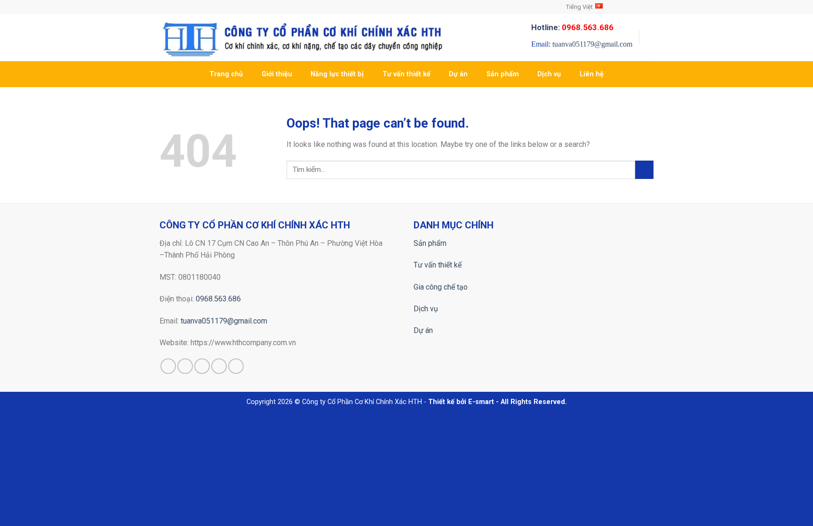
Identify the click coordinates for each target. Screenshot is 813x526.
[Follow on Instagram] (631, 7)
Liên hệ (592, 74)
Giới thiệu (277, 74)
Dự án (458, 74)
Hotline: (572, 27)
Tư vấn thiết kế (406, 74)
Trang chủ (226, 74)
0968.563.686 (218, 298)
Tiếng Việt (579, 6)
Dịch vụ (549, 74)
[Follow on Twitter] (640, 7)
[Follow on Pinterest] (236, 366)
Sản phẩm (502, 74)
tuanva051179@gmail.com (592, 44)
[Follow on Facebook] (622, 7)
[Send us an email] (649, 7)
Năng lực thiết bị (337, 74)
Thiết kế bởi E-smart (461, 402)
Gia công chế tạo (441, 287)
